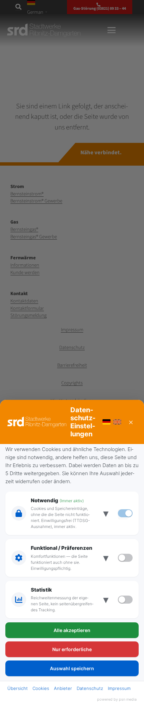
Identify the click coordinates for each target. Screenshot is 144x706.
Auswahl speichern (72, 668)
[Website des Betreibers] (36, 422)
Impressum (119, 688)
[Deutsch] (106, 422)
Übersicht (17, 688)
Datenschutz (90, 688)
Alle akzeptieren (72, 630)
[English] (117, 422)
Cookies (40, 688)
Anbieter (63, 688)
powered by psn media (117, 699)
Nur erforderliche (72, 649)
